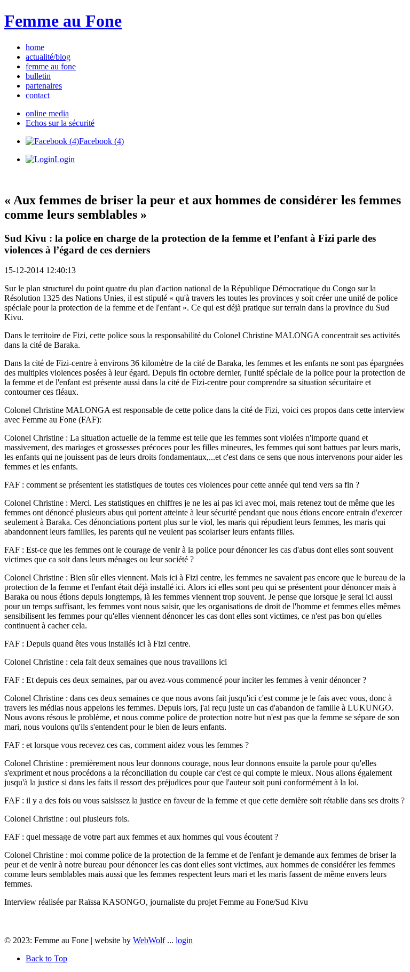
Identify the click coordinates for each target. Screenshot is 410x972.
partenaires (44, 85)
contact (38, 95)
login (184, 940)
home (35, 47)
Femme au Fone (63, 20)
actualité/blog (48, 56)
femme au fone (51, 66)
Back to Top (46, 958)
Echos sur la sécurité (60, 123)
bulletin (38, 76)
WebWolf (149, 940)
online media (47, 113)
